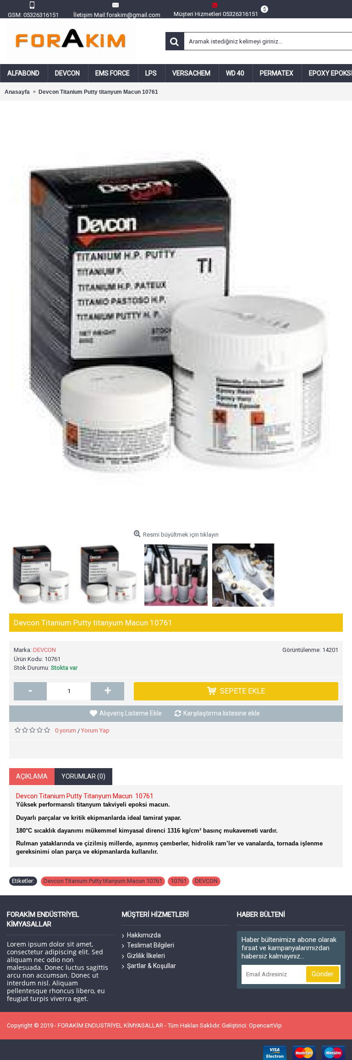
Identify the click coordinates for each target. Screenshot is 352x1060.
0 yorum (65, 730)
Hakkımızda (144, 935)
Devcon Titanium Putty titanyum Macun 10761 (103, 880)
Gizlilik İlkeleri (146, 955)
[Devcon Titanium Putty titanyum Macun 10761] (176, 318)
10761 (178, 880)
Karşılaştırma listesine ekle (221, 713)
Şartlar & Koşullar (151, 965)
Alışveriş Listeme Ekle (130, 713)
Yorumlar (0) (83, 776)
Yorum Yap (95, 730)
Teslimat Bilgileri (150, 945)
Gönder (323, 974)
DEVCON (44, 649)
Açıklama (32, 776)
